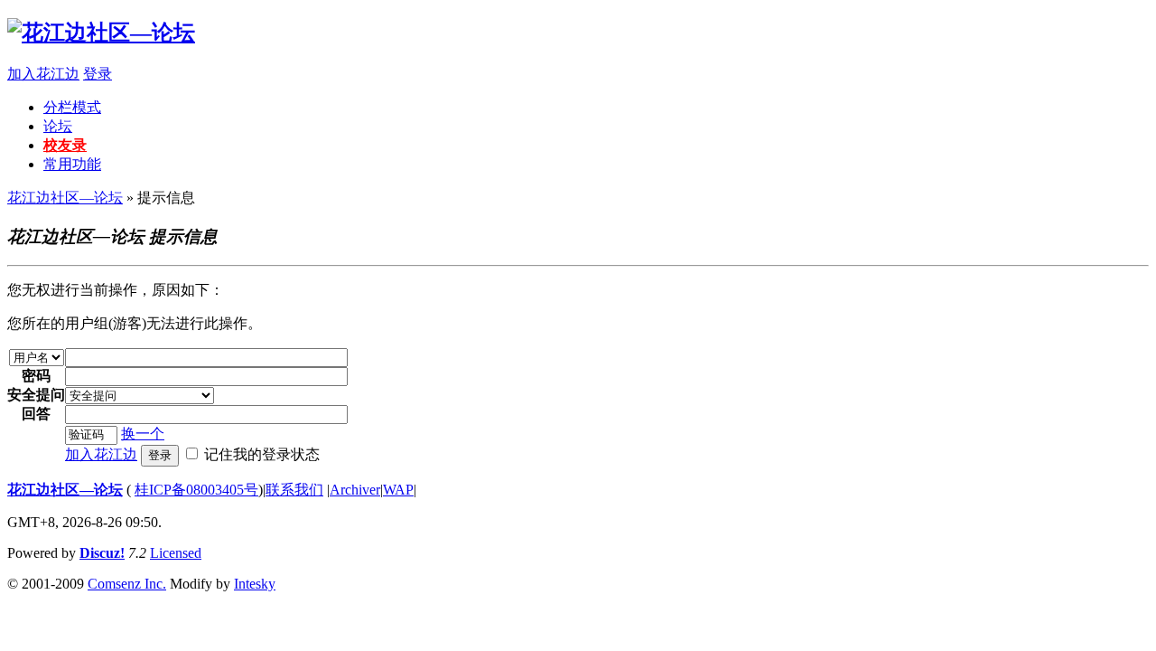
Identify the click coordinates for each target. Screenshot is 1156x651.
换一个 (142, 433)
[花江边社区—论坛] (101, 32)
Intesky (254, 583)
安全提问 (36, 394)
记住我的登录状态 (262, 454)
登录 (97, 73)
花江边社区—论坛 (65, 197)
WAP (398, 489)
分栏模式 (72, 107)
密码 (36, 375)
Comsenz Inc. (127, 583)
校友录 (65, 145)
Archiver (355, 489)
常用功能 (72, 164)
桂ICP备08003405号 (196, 489)
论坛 (57, 126)
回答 (36, 413)
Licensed (175, 553)
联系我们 (294, 489)
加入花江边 (43, 73)
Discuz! (102, 553)
